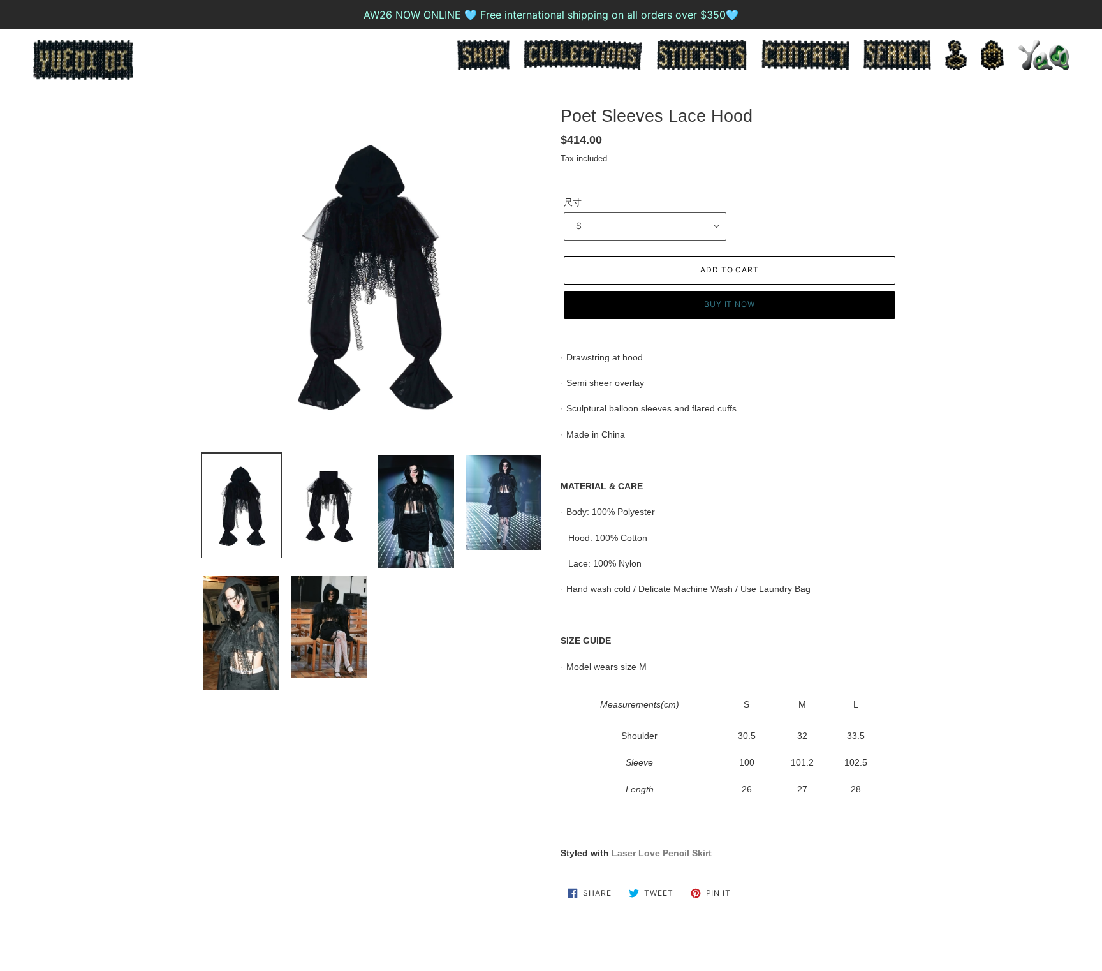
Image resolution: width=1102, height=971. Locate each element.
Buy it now (730, 304)
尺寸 (573, 202)
